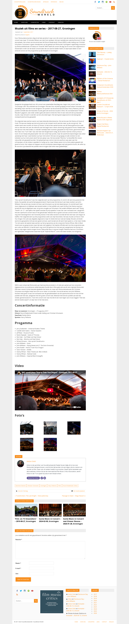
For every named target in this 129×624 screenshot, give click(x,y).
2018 (95, 596)
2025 (95, 611)
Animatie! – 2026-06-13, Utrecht (76, 615)
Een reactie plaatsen (79, 491)
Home (16, 22)
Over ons (24, 22)
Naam (18, 563)
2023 (95, 607)
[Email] (44, 478)
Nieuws (61, 2)
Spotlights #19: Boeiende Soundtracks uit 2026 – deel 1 (105, 100)
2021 (95, 603)
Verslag (26, 491)
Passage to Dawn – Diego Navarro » (74, 496)
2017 (95, 594)
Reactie (19, 540)
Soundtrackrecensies (34, 2)
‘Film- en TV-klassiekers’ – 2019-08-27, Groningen (25, 520)
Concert (20, 491)
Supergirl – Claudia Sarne (105, 59)
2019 (95, 598)
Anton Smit (31, 461)
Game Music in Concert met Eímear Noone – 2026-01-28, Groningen (73, 521)
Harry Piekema (52, 486)
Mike (69, 599)
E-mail (18, 568)
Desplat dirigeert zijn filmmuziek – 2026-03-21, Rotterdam (105, 133)
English (61, 22)
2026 (95, 613)
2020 (95, 601)
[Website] (41, 478)
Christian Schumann (33, 486)
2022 (95, 605)
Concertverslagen (19, 2)
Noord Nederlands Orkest (70, 486)
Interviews (54, 2)
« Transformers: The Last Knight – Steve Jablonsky (31, 496)
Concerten (35, 22)
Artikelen (46, 2)
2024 (95, 609)
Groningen (43, 486)
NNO (59, 486)
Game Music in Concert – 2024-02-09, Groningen (50, 520)
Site (17, 574)
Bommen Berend (20, 486)
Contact (52, 22)
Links (44, 22)
